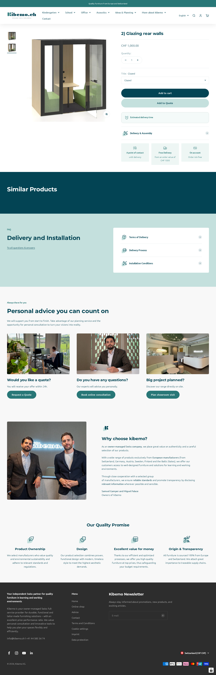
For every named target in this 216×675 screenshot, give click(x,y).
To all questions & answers (21, 247)
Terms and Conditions (83, 623)
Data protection (80, 639)
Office (84, 12)
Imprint (75, 634)
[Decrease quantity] (125, 60)
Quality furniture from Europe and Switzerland (108, 3)
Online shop (78, 606)
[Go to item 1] (11, 36)
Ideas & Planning (124, 12)
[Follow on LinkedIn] (32, 653)
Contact (46, 18)
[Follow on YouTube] (24, 653)
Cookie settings (80, 628)
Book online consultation (96, 394)
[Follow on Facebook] (9, 653)
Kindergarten (49, 12)
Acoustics (102, 12)
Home (75, 601)
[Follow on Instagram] (17, 653)
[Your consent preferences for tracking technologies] (211, 670)
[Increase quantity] (137, 60)
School (68, 12)
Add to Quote (165, 102)
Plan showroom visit (163, 394)
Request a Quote (22, 394)
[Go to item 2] (11, 48)
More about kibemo (152, 12)
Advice (75, 612)
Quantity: (126, 53)
